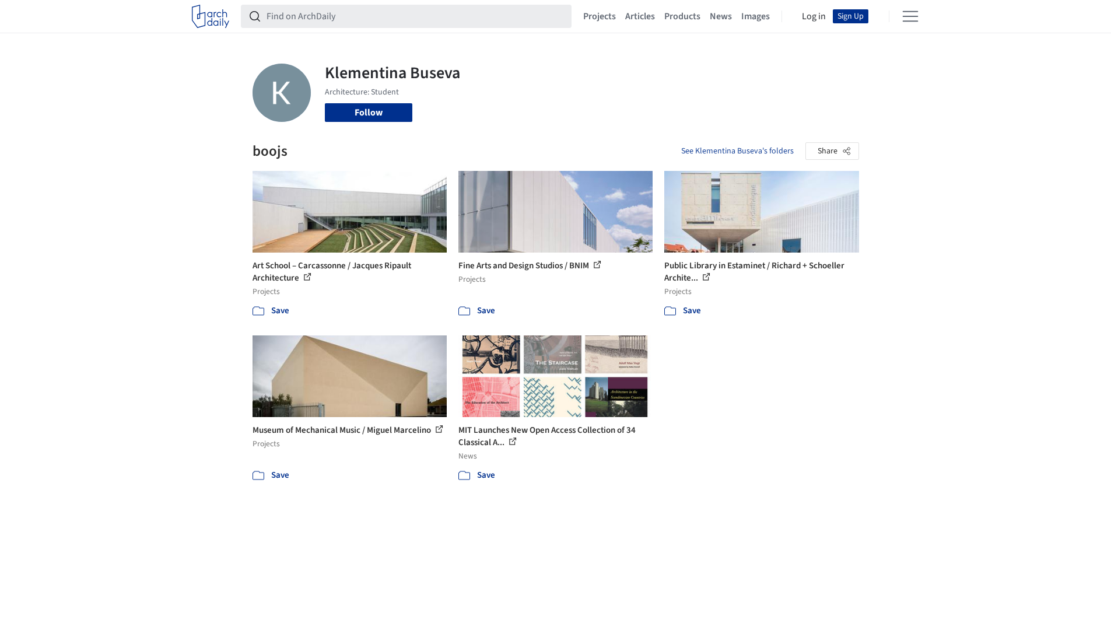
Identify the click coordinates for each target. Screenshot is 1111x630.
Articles (640, 16)
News (721, 16)
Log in (814, 16)
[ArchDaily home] (210, 16)
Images (755, 16)
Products (682, 16)
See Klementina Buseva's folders (737, 151)
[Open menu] (910, 16)
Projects (599, 16)
